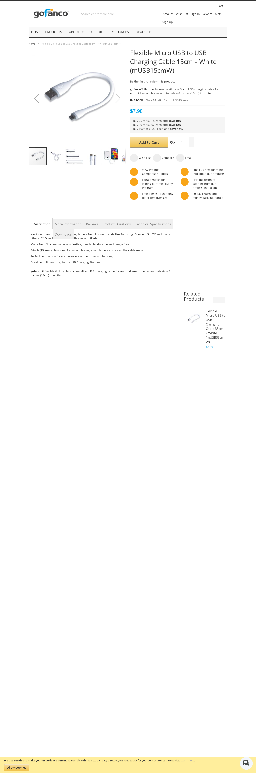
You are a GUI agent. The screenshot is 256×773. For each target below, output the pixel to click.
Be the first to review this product (152, 81)
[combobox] (119, 14)
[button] (37, 98)
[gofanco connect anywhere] (51, 14)
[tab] (42, 224)
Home (32, 43)
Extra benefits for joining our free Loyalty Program (157, 184)
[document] (128, 765)
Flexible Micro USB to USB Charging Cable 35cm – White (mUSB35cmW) (215, 326)
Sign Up (167, 22)
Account (168, 14)
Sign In (195, 14)
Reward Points (212, 14)
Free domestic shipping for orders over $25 (157, 196)
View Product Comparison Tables (155, 172)
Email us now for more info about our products (209, 172)
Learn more (187, 760)
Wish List (182, 14)
